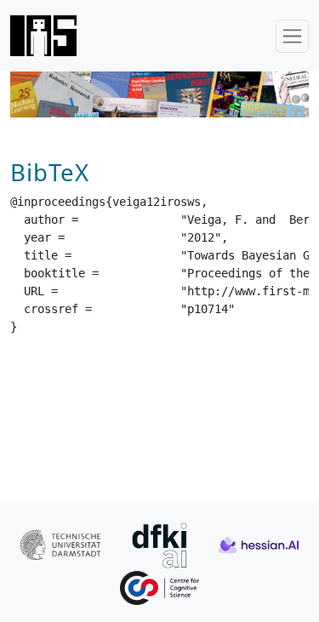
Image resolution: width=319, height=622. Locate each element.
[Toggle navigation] (292, 36)
